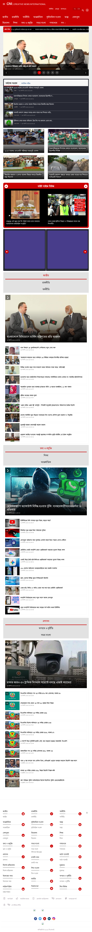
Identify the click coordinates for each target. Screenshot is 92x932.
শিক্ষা (15, 22)
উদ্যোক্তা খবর (8, 876)
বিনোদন (6, 22)
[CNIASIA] (44, 924)
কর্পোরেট (10, 899)
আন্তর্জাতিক (38, 17)
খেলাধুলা (76, 17)
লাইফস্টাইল (7, 886)
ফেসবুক (57, 9)
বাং (75, 9)
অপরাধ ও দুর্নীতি (65, 876)
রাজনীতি (15, 17)
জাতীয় (5, 17)
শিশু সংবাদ (35, 868)
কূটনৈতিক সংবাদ (53, 17)
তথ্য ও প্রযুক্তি (27, 22)
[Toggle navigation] (3, 13)
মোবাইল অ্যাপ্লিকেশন (42, 899)
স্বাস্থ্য (67, 17)
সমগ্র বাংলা (41, 22)
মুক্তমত (62, 865)
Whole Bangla (36, 852)
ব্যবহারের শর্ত (73, 899)
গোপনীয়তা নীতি (16, 905)
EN (79, 9)
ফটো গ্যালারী (64, 854)
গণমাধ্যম (53, 22)
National (34, 886)
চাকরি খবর (35, 857)
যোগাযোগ (58, 899)
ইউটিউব (51, 9)
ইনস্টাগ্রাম (63, 9)
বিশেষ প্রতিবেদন (9, 865)
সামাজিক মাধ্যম (24, 899)
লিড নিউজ (63, 886)
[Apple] (46, 911)
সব (62, 22)
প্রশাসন (5, 854)
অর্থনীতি (26, 17)
